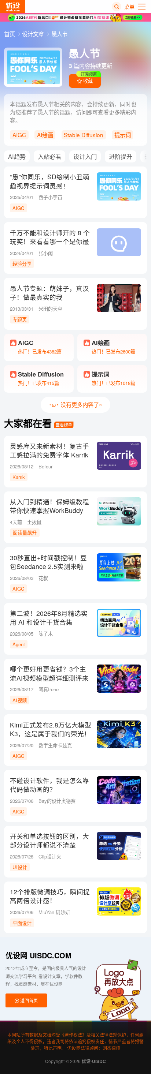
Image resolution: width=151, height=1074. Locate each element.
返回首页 (28, 1000)
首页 (10, 34)
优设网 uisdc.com (38, 955)
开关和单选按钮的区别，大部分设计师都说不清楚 (49, 840)
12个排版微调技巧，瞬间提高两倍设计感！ (50, 896)
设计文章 (33, 34)
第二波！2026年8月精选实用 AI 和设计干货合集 (49, 617)
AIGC (19, 135)
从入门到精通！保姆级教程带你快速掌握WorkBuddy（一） (49, 510)
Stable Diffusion (83, 135)
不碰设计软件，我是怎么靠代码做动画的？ (49, 785)
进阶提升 (120, 156)
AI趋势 (17, 156)
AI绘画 (45, 135)
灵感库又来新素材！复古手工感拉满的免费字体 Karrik (49, 450)
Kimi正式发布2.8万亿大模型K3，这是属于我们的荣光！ (50, 729)
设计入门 (85, 156)
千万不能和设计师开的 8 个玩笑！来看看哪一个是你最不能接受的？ (50, 241)
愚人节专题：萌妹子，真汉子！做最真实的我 (49, 293)
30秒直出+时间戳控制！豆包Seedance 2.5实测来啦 (48, 562)
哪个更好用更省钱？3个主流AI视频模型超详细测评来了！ (49, 678)
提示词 (122, 135)
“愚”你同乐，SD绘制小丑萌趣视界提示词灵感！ (49, 181)
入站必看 (49, 156)
